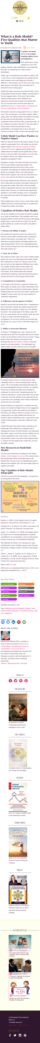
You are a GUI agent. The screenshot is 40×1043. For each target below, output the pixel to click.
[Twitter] (8, 622)
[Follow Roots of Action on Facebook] (10, 681)
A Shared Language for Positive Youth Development (20, 977)
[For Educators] (18, 707)
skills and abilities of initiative (20, 342)
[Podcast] (18, 889)
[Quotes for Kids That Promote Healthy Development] (20, 988)
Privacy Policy (13, 1025)
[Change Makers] (18, 842)
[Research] (18, 797)
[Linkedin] (13, 622)
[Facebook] (3, 622)
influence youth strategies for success (13, 456)
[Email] (24, 622)
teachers (30, 611)
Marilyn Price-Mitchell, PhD (12, 48)
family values (5, 177)
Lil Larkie (13, 564)
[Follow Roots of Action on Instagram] (20, 681)
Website (3, 663)
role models (23, 611)
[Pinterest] (19, 622)
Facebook (24, 663)
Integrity (30, 48)
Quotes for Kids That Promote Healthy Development (19, 999)
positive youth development (10, 611)
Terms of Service (24, 1025)
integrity (22, 201)
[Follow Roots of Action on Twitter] (15, 681)
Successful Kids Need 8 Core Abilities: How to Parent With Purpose (19, 954)
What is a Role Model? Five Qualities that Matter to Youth (19, 40)
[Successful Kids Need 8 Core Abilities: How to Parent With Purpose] (20, 943)
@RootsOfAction (13, 663)
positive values (30, 608)
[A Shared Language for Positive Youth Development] (20, 966)
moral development (18, 608)
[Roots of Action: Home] (20, 7)
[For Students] (18, 753)
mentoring (8, 608)
